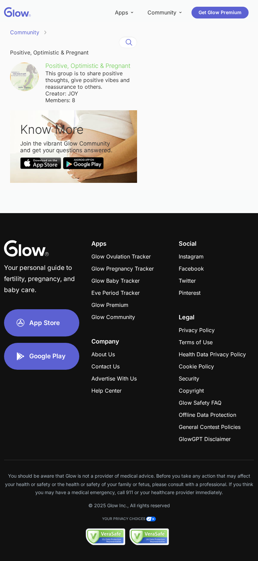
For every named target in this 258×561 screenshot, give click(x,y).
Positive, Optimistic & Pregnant (49, 52)
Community (24, 32)
